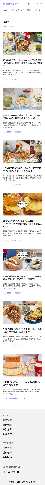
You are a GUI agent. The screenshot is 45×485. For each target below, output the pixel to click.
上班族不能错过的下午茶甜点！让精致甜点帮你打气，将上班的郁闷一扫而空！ (22, 278)
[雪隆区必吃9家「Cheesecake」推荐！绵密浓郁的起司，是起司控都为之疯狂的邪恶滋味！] (22, 43)
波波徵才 (7, 434)
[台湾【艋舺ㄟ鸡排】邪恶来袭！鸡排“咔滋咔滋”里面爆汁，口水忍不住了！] (22, 312)
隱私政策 (7, 452)
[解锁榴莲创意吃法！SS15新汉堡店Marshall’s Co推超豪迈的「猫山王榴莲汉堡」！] (22, 204)
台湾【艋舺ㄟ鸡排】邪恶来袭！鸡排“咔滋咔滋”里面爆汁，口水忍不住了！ (22, 330)
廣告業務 (7, 429)
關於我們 (7, 420)
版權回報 (7, 457)
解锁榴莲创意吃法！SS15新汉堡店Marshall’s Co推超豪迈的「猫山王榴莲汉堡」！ (22, 223)
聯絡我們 (7, 424)
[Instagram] (37, 4)
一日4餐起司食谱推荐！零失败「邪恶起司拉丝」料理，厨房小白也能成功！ (22, 169)
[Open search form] (29, 4)
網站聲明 (7, 448)
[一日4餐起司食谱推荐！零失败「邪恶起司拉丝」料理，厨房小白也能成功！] (22, 151)
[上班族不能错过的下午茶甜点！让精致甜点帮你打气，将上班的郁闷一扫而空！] (22, 260)
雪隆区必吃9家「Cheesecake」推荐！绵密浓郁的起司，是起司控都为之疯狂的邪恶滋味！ (22, 62)
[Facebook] (33, 4)
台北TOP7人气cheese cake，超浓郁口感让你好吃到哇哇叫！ (21, 383)
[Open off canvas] (41, 4)
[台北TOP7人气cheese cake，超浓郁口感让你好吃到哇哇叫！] (22, 365)
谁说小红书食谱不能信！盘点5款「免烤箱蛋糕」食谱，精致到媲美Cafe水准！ (22, 117)
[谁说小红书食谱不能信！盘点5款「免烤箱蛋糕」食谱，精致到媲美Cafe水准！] (22, 99)
